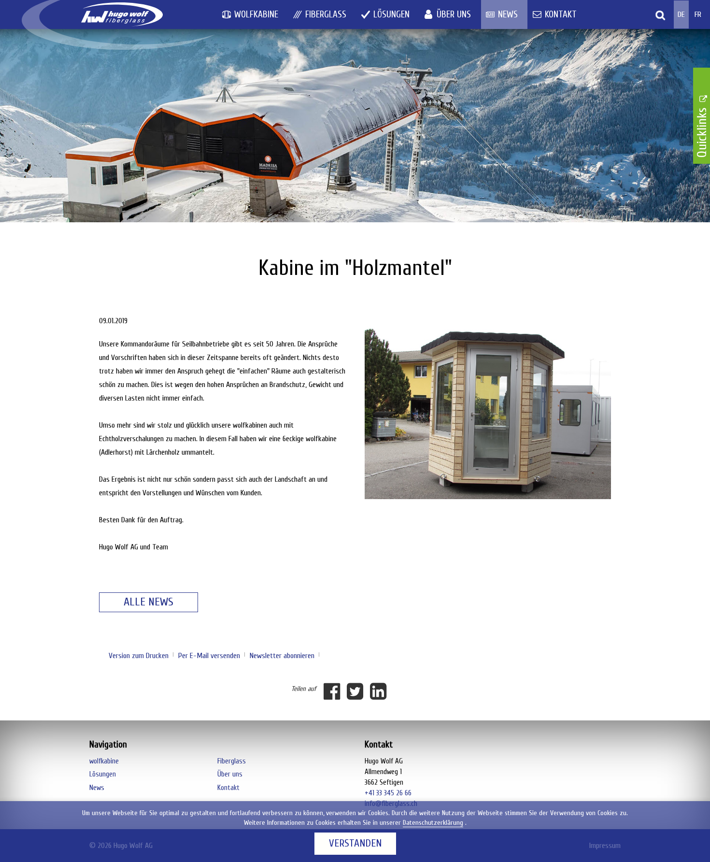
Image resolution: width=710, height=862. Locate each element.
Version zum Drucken (139, 655)
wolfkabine (256, 14)
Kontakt (561, 14)
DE (681, 14)
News (508, 14)
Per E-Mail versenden (209, 655)
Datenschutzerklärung (433, 823)
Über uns (454, 14)
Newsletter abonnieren (282, 655)
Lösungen (391, 14)
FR (698, 14)
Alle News (148, 601)
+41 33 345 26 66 (388, 793)
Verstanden (355, 843)
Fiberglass (325, 14)
